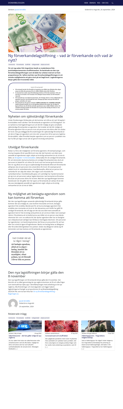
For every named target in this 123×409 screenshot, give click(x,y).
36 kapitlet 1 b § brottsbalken (25, 158)
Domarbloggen (16, 2)
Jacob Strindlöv (20, 10)
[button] (112, 3)
